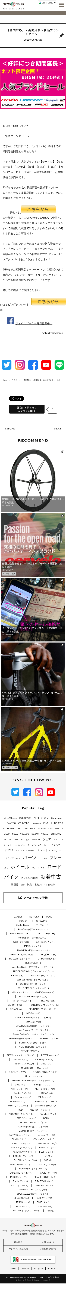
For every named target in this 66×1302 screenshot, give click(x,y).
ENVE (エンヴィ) (47, 1147)
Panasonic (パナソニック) (42, 975)
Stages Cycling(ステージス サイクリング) (33, 1034)
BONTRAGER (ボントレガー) (33, 1043)
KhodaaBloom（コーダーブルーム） (33, 925)
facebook (25, 1268)
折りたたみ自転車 (29, 878)
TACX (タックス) (44, 1198)
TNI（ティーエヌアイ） (22, 1001)
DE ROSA (34, 917)
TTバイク (25, 840)
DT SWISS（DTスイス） (46, 1106)
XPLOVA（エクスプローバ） (26, 1210)
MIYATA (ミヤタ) (33, 1022)
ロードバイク (9, 574)
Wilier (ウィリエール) (18, 1106)
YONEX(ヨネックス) (44, 992)
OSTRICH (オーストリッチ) (33, 984)
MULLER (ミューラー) (19, 959)
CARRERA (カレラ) (45, 942)
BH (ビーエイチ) (48, 954)
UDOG (49, 917)
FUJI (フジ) (48, 1156)
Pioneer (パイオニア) (24, 1064)
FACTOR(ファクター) (22, 1152)
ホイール (20, 866)
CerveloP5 (36, 823)
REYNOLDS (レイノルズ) (45, 1072)
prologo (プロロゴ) (42, 1085)
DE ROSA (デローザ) (46, 1143)
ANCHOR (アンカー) (40, 1110)
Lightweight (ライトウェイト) (33, 1168)
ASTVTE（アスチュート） (33, 1051)
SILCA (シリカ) (48, 1001)
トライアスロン (12, 858)
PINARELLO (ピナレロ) (45, 1177)
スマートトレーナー (49, 850)
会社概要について (47, 1249)
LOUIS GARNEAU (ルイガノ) (33, 996)
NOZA (15, 834)
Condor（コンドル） (23, 1093)
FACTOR (23, 828)
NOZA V (44, 834)
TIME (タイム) (43, 1202)
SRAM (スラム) (21, 1198)
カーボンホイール (36, 845)
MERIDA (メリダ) (18, 1177)
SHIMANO (56, 833)
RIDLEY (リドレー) (44, 1181)
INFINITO (41, 829)
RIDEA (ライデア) (17, 1072)
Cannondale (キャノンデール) (33, 1131)
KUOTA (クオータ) (47, 1164)
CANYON (11, 823)
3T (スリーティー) (33, 1076)
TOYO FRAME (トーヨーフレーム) (33, 950)
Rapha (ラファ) (20, 1181)
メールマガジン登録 (36, 897)
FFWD (20, 1110)
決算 (23, 885)
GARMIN (48, 1160)
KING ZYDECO (10, 767)
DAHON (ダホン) (16, 1005)
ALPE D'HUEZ (41, 818)
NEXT (57, 428)
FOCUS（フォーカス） (24, 1156)
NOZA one (24, 834)
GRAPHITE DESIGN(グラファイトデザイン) (33, 1080)
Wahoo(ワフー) (44, 1206)
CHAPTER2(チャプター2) (20, 1038)
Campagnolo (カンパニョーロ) (33, 1126)
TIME (16, 839)
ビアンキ (43, 858)
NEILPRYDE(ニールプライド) (33, 1047)
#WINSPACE (25, 818)
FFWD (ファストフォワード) (20, 1055)
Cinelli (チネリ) (19, 1139)
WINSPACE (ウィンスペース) (45, 1005)
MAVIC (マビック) (48, 1173)
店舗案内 (18, 1242)
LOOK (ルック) (33, 1013)
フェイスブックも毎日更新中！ (33, 323)
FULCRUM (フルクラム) (25, 1160)
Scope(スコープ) (23, 1097)
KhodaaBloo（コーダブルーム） (33, 938)
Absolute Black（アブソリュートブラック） (33, 967)
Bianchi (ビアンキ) (48, 1114)
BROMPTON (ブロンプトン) (33, 1122)
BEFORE (10, 428)
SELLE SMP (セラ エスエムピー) (33, 988)
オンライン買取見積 (18, 1249)
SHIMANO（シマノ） (45, 1185)
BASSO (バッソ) (17, 1101)
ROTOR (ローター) (50, 1055)
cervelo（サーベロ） (47, 1135)
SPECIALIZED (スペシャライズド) (33, 1194)
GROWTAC (41, 921)
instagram (38, 1268)
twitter (13, 1268)
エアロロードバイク (16, 845)
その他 (50, 1210)
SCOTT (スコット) (19, 1185)
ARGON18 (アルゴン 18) (21, 1114)
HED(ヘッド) (17, 975)
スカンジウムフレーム (25, 850)
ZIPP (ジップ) (44, 1097)
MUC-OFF (24, 921)
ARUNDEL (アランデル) (21, 954)
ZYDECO (36, 840)
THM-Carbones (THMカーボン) (33, 1068)
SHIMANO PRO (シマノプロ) (33, 1189)
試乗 (29, 884)
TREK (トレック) (22, 1206)
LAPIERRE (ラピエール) (21, 1173)
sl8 (10, 840)
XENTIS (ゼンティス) (45, 1089)
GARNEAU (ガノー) (49, 1038)
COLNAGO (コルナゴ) (43, 1139)
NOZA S (35, 834)
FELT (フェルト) (47, 1152)
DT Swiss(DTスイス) (47, 959)
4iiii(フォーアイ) (19, 992)
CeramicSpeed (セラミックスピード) (33, 1017)
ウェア (46, 839)
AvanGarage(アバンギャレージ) (33, 929)
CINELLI (47, 823)
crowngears (57, 333)
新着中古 (51, 877)
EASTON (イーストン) (21, 1147)
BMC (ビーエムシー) (26, 1118)
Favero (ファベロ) (20, 942)
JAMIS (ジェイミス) (33, 946)
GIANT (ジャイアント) (20, 1164)
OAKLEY (18, 917)
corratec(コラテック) (20, 1143)
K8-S (50, 829)
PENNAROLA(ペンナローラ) (42, 1009)
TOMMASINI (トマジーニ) (44, 1101)
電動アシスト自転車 (44, 884)
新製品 (14, 884)
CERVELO (23, 823)
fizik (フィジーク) (19, 1089)
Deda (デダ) (20, 1085)
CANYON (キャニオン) (19, 1135)
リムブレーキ (38, 867)
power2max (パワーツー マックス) (33, 1030)
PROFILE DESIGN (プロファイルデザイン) (33, 971)
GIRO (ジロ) (46, 1064)
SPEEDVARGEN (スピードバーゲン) (33, 1026)
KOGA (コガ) (47, 1093)
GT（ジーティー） (47, 933)
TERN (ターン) (23, 1202)
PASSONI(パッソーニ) (20, 933)
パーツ (30, 857)
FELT (32, 828)
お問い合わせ (48, 1242)
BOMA (46, 1118)
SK (5, 840)
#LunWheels (10, 818)
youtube (51, 1268)
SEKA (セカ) (16, 1009)
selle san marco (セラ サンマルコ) (33, 980)
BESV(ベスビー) (33, 963)
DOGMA (11, 828)
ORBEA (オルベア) (44, 1059)
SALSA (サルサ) (20, 1059)
